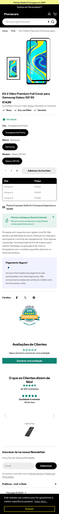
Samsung (10, 146)
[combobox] (29, 21)
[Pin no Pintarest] (34, 297)
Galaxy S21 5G (12, 161)
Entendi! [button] (29, 509)
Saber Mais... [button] (41, 501)
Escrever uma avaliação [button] (29, 360)
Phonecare (11, 14)
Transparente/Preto (15, 132)
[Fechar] (53, 217)
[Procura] (52, 21)
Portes (31, 106)
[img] (29, 385)
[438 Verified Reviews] (29, 326)
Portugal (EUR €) (14, 492)
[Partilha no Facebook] (16, 297)
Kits (13, 30)
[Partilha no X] (25, 297)
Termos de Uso (36, 473)
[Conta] (49, 14)
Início (5, 30)
